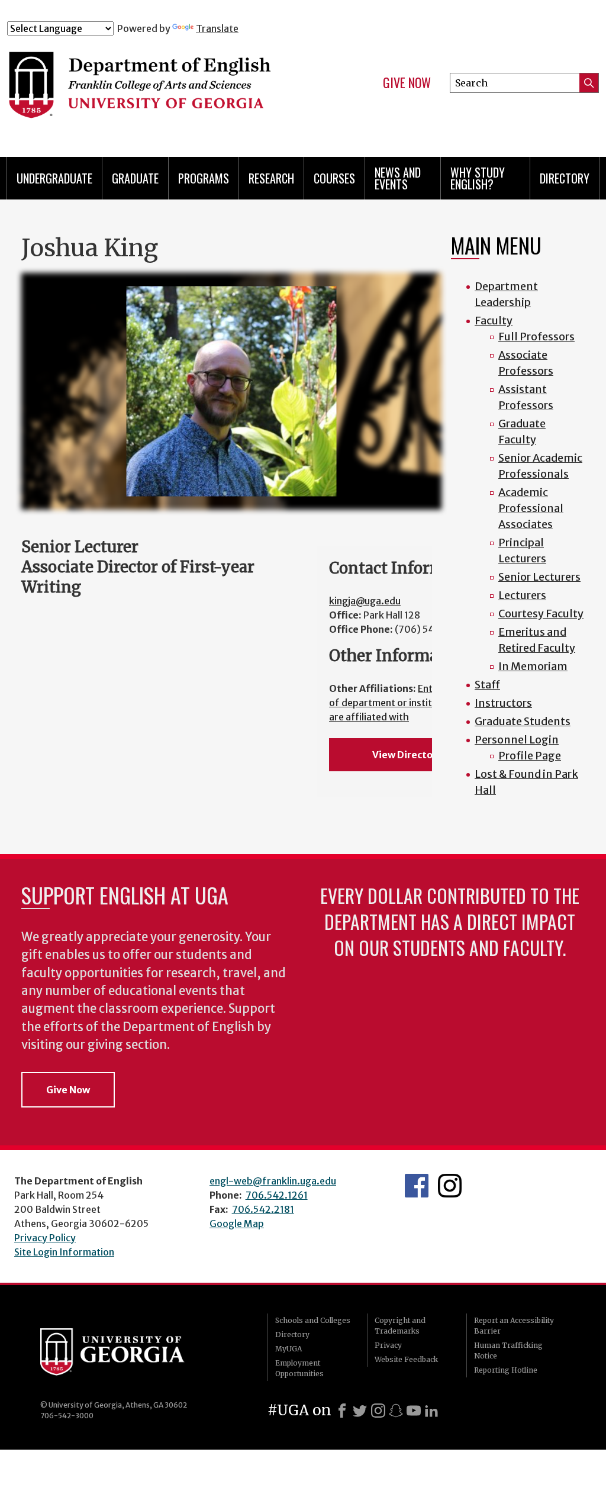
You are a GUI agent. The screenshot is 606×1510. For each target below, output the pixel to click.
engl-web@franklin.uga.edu (272, 1181)
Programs (203, 178)
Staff (487, 684)
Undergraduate (54, 178)
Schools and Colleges (312, 1320)
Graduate (135, 178)
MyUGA (288, 1348)
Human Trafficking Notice (508, 1350)
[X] (360, 1410)
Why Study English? (477, 178)
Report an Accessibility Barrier (514, 1325)
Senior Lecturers (539, 577)
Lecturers (522, 595)
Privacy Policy (45, 1238)
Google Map (236, 1223)
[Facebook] (342, 1410)
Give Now (407, 83)
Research (271, 178)
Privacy (388, 1345)
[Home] (170, 87)
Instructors (503, 703)
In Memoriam (533, 666)
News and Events (398, 178)
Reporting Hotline (505, 1370)
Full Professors (536, 336)
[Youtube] (414, 1410)
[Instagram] (378, 1410)
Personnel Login (517, 739)
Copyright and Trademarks (400, 1325)
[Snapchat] (396, 1410)
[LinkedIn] (431, 1410)
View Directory (407, 755)
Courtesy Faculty (541, 613)
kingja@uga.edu (365, 601)
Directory (564, 178)
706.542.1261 (277, 1195)
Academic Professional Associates (530, 508)
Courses (334, 178)
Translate (217, 28)
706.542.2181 (263, 1209)
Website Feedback (406, 1359)
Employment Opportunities (299, 1368)
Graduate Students (522, 721)
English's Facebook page (416, 1185)
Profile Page (529, 755)
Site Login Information (64, 1252)
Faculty (493, 320)
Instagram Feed (450, 1185)
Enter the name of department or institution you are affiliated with (407, 702)
